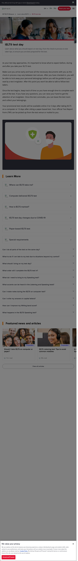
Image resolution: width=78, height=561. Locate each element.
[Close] (73, 544)
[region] (38, 551)
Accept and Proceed (8, 557)
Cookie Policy (24, 551)
